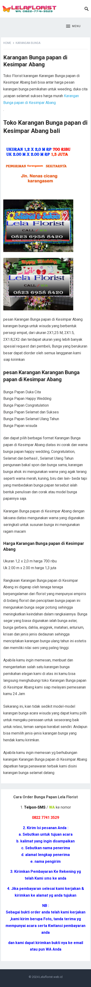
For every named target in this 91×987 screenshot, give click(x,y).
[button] (73, 26)
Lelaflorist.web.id (51, 977)
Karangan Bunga (28, 43)
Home (7, 43)
